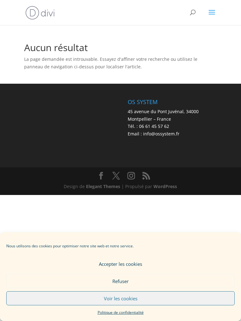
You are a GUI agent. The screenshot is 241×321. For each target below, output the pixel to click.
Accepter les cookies (120, 264)
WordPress (165, 186)
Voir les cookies (120, 298)
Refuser (120, 281)
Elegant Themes (103, 186)
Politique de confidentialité (121, 312)
